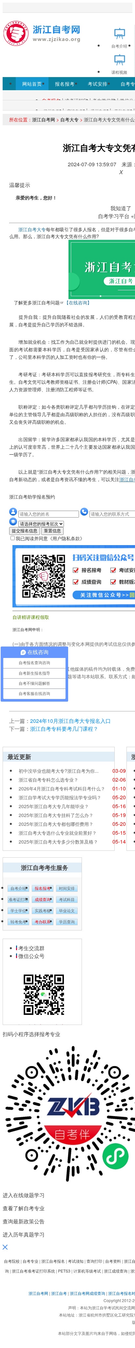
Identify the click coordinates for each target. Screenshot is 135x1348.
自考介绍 (18, 888)
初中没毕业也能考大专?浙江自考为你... (59, 770)
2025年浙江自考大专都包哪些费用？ (56, 824)
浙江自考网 (43, 119)
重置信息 (52, 530)
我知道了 (120, 208)
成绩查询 (42, 899)
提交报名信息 (24, 530)
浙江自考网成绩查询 (87, 1293)
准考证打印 (18, 899)
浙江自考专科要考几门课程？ (64, 728)
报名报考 (65, 83)
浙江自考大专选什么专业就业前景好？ (58, 832)
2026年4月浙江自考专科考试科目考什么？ (62, 788)
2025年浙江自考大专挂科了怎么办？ (56, 815)
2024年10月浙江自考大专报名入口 (70, 721)
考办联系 (42, 922)
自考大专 (69, 119)
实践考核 (42, 911)
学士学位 (18, 911)
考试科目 (67, 899)
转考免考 (18, 922)
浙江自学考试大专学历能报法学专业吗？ (60, 797)
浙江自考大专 (32, 229)
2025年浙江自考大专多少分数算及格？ (58, 841)
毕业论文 (67, 911)
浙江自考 (59, 1293)
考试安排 (97, 83)
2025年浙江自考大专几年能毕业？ (54, 806)
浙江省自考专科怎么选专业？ (48, 779)
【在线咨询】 (78, 302)
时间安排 (67, 888)
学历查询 (67, 922)
